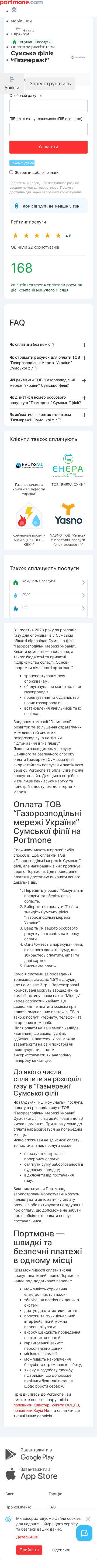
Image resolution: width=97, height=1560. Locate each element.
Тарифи (55, 1493)
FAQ (52, 1507)
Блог (9, 1493)
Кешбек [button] (18, 60)
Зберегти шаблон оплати (36, 172)
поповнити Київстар (31, 1405)
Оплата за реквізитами (33, 47)
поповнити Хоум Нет (32, 1410)
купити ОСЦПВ (65, 1405)
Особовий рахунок (26, 95)
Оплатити (48, 147)
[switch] (11, 172)
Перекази (20, 34)
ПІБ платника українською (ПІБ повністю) (45, 118)
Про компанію (18, 1507)
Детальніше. (27, 1537)
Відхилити (61, 1550)
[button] (12, 83)
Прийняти (29, 1550)
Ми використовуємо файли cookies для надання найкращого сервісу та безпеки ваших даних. (48, 1523)
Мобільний (21, 21)
